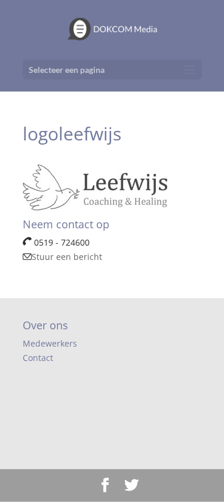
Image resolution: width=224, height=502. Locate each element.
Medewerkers (50, 343)
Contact (38, 357)
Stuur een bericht (67, 256)
